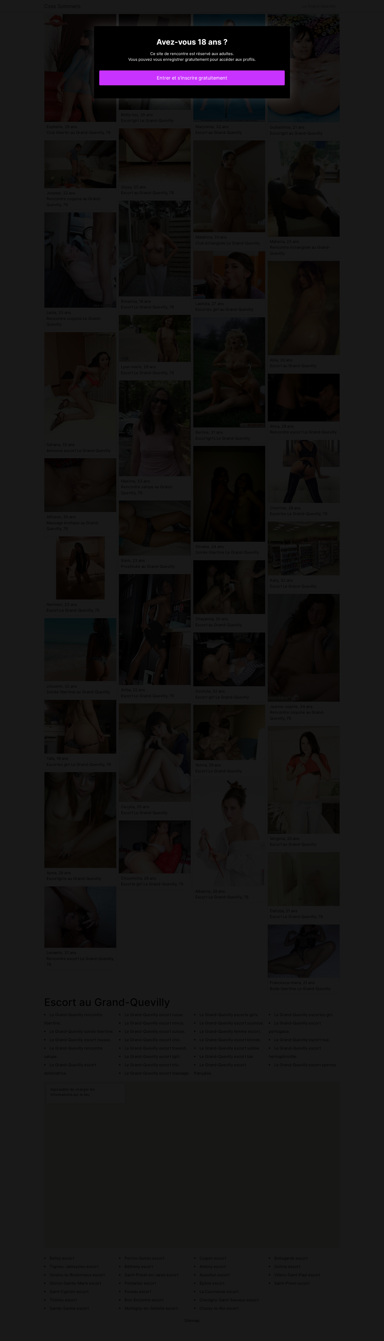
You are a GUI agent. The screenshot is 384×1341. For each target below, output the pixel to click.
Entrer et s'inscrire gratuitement (192, 78)
